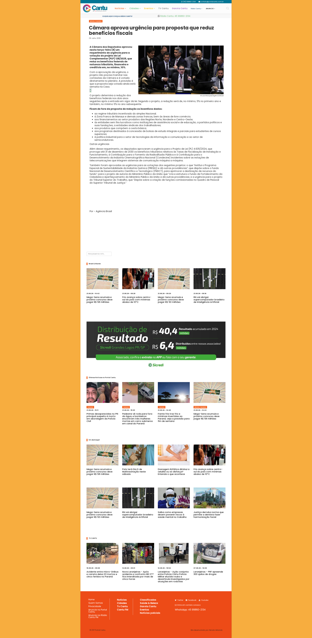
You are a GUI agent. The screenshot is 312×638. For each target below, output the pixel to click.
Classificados (148, 600)
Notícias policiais (150, 613)
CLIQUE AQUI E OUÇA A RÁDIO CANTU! (117, 16)
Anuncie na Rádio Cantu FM (97, 616)
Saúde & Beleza (149, 603)
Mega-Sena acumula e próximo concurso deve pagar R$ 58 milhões (99, 300)
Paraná (90, 407)
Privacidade (94, 606)
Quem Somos (95, 603)
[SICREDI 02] (156, 346)
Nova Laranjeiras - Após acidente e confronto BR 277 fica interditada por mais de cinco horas (138, 575)
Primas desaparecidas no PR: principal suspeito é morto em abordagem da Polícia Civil (102, 417)
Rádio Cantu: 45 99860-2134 (175, 16)
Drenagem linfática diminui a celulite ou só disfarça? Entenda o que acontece (173, 472)
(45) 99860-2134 (189, 2)
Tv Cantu (122, 606)
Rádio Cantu (196, 9)
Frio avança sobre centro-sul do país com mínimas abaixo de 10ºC (136, 300)
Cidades (134, 8)
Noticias (122, 600)
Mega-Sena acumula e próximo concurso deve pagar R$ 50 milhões (171, 300)
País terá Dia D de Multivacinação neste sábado (134, 472)
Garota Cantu (179, 8)
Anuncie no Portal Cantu (97, 611)
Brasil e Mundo (96, 21)
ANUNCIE (210, 8)
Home (91, 600)
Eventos (148, 8)
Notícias (119, 8)
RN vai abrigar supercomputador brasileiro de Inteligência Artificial (209, 300)
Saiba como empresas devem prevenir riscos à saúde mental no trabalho (172, 515)
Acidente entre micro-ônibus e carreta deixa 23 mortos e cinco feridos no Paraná (102, 574)
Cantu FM (122, 609)
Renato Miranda (215, 630)
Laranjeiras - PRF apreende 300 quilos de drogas (208, 573)
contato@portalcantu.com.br (212, 2)
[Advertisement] (156, 232)
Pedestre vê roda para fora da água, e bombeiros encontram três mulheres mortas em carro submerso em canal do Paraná (137, 418)
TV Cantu (163, 8)
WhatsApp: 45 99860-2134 (190, 609)
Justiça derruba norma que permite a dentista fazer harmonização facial (209, 515)
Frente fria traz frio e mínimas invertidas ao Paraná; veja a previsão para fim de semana (174, 417)
